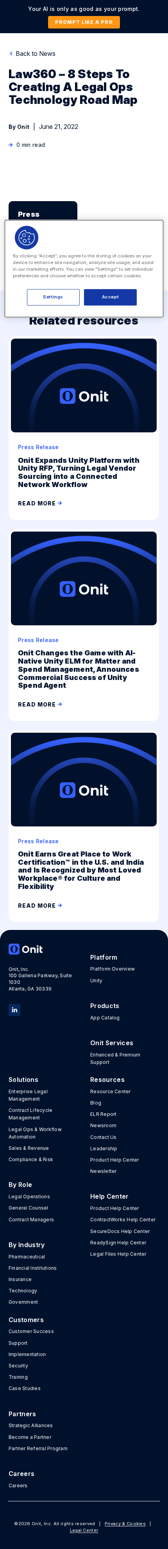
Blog (95, 1103)
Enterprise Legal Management (28, 1095)
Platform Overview (112, 969)
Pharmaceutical (27, 1257)
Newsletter (103, 1171)
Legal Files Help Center (118, 1254)
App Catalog (105, 1018)
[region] (84, 269)
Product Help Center (114, 1160)
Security (18, 1366)
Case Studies (25, 1388)
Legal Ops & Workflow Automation (35, 1133)
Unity (96, 980)
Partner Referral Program (38, 1448)
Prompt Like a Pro (84, 22)
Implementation (27, 1354)
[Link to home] (43, 949)
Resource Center (110, 1091)
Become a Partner (30, 1437)
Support (18, 1343)
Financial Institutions (33, 1268)
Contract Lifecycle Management (30, 1114)
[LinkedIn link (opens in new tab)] (14, 1009)
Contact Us (103, 1137)
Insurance (20, 1279)
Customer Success (31, 1331)
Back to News (34, 53)
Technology (23, 1291)
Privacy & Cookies (125, 1523)
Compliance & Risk (31, 1159)
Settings (53, 297)
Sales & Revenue (29, 1148)
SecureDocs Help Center (120, 1231)
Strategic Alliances (31, 1425)
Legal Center (84, 1530)
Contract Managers (31, 1219)
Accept (110, 297)
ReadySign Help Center (118, 1243)
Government (23, 1302)
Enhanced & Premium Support (115, 1058)
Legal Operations (29, 1196)
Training (18, 1377)
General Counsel (28, 1208)
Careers (18, 1485)
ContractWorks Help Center (122, 1219)
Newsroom (103, 1125)
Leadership (103, 1148)
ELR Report (103, 1114)
